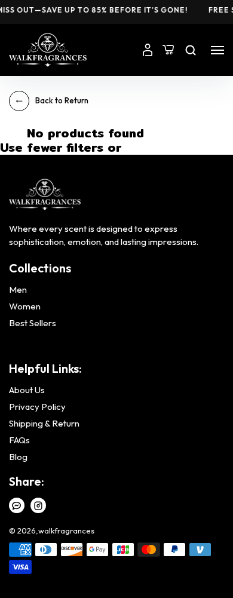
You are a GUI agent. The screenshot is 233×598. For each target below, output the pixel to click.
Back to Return (61, 100)
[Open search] (190, 50)
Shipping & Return (44, 423)
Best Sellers (32, 323)
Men (18, 289)
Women (25, 306)
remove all (148, 149)
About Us (27, 390)
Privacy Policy (37, 406)
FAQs (19, 440)
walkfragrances (66, 530)
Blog (18, 457)
